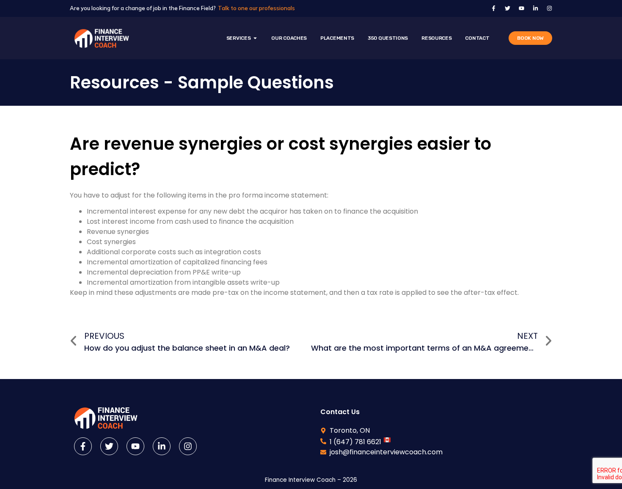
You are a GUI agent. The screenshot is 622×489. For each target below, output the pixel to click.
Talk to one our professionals (256, 8)
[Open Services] (255, 38)
